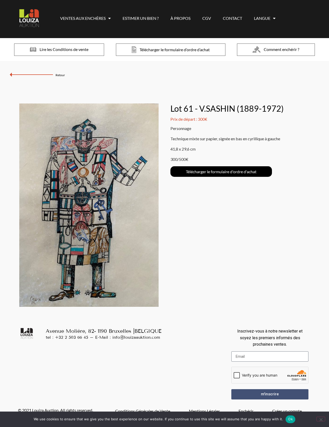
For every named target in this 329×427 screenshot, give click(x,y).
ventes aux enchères (83, 18)
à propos (180, 18)
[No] (320, 419)
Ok (290, 419)
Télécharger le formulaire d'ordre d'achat (221, 171)
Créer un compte (287, 410)
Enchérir (246, 410)
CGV (206, 18)
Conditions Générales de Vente (142, 410)
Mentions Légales (204, 410)
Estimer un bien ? (141, 18)
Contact (232, 18)
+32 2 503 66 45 (71, 337)
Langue (262, 18)
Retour (60, 75)
